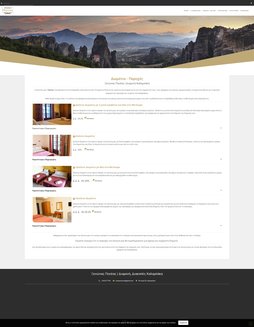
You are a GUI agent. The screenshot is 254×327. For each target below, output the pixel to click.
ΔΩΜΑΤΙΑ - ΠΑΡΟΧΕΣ (209, 10)
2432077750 (106, 281)
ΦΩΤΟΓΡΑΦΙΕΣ (234, 10)
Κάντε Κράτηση (90, 118)
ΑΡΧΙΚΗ (186, 10)
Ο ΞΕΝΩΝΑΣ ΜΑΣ (195, 10)
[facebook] (251, 3)
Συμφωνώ (183, 323)
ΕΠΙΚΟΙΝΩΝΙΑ (245, 10)
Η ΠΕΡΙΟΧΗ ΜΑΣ (223, 10)
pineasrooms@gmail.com (124, 281)
